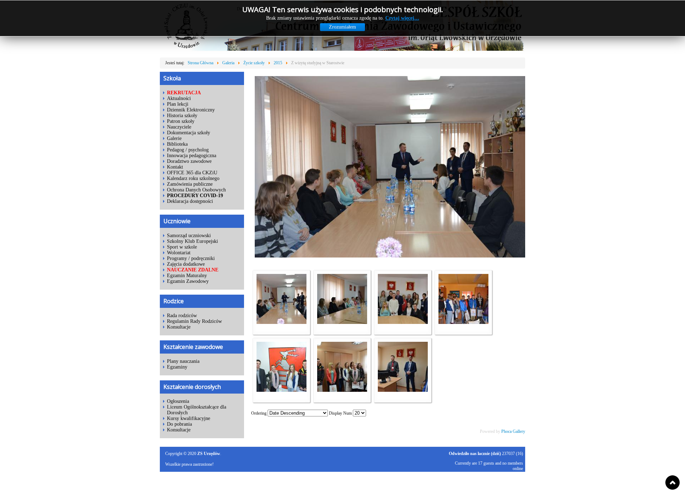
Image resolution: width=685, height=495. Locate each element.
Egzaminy (177, 367)
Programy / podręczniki (191, 258)
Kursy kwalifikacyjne (188, 418)
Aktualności (179, 98)
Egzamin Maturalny (187, 275)
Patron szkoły (180, 121)
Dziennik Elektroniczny (191, 109)
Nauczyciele (179, 127)
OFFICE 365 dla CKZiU (192, 172)
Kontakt (175, 167)
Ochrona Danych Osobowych (196, 189)
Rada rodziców (182, 315)
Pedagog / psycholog (188, 149)
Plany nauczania (183, 361)
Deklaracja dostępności (190, 201)
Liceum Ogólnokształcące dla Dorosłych (196, 409)
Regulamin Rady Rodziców (194, 321)
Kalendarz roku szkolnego (193, 178)
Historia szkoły (182, 115)
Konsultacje (179, 327)
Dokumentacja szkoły (188, 132)
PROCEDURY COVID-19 (195, 195)
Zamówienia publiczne (190, 184)
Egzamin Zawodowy (188, 281)
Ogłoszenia (178, 401)
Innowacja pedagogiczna (191, 155)
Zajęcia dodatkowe (186, 264)
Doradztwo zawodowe (189, 161)
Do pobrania (179, 424)
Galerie (174, 138)
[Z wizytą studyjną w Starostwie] (281, 322)
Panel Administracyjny (506, 487)
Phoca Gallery (513, 431)
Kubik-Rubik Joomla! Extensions (494, 478)
